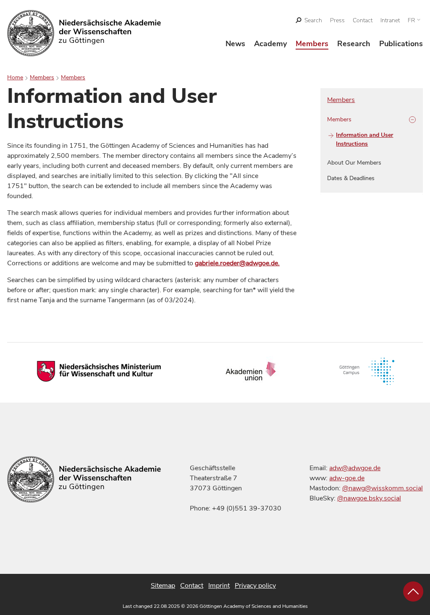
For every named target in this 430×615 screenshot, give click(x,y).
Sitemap (163, 585)
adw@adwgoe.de (354, 468)
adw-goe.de (346, 478)
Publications (401, 44)
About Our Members (354, 163)
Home (15, 77)
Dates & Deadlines (351, 178)
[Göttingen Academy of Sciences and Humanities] (84, 33)
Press (337, 20)
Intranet (390, 20)
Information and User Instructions (364, 139)
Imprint (219, 585)
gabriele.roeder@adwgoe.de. (237, 263)
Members (312, 44)
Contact (362, 20)
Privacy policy (255, 585)
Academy (270, 44)
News (235, 44)
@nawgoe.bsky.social (369, 498)
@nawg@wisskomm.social (382, 488)
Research (353, 44)
